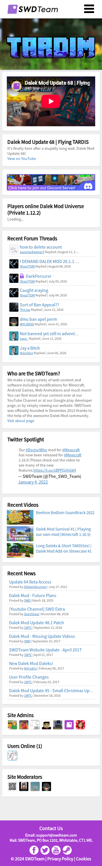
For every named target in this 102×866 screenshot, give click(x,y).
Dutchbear (31, 614)
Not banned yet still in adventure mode (56, 333)
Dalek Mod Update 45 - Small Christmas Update (53, 690)
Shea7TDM (27, 266)
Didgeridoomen (35, 587)
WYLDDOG (27, 324)
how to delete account (41, 247)
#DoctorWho (36, 449)
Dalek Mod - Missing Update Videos (42, 636)
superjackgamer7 (32, 252)
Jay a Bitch (30, 348)
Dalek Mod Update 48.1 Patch (36, 622)
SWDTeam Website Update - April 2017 (45, 650)
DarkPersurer (39, 276)
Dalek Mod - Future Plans (32, 595)
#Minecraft (71, 449)
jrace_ (24, 338)
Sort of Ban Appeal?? (39, 304)
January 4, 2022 (33, 482)
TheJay (25, 309)
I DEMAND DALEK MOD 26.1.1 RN (50, 261)
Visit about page (20, 420)
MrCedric (30, 668)
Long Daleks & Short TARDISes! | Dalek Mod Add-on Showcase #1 (64, 548)
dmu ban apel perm (38, 319)
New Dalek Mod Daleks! (31, 663)
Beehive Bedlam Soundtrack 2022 (65, 512)
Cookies (83, 858)
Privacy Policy (60, 858)
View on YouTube (21, 158)
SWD (27, 600)
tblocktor (26, 353)
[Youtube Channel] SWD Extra (37, 609)
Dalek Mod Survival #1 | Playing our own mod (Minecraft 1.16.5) (63, 531)
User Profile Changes (29, 677)
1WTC (28, 627)
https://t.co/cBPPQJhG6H (54, 470)
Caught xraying (34, 290)
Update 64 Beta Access (30, 582)
